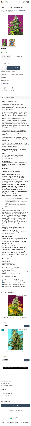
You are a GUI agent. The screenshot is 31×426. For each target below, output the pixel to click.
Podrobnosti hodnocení (19, 10)
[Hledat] (19, 1)
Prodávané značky (5, 383)
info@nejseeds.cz (7, 393)
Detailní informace (5, 83)
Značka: (7, 11)
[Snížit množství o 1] (6, 69)
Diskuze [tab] (8, 97)
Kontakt (3, 378)
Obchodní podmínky (6, 381)
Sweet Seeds (16, 279)
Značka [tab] (12, 97)
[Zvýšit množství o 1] (6, 67)
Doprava (3, 380)
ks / (15, 405)
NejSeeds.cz (12, 410)
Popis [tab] (3, 97)
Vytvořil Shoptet (17, 418)
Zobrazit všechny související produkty (15, 368)
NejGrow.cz (19, 410)
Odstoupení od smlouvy (7, 385)
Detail (26, 326)
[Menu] (27, 1)
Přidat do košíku (15, 67)
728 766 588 (6, 395)
